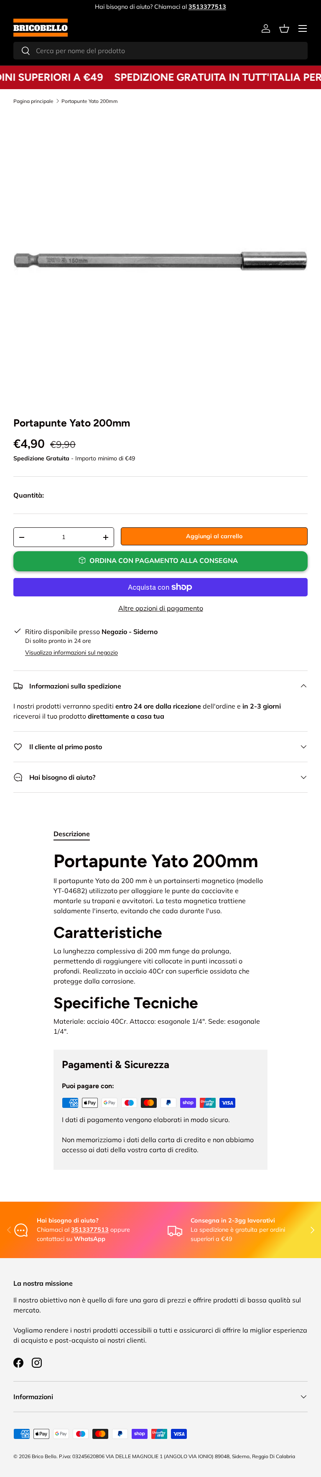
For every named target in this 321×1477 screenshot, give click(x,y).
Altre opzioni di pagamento (160, 608)
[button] (284, 28)
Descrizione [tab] (72, 834)
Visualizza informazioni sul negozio (71, 652)
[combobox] (160, 50)
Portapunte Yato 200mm (89, 101)
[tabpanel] (161, 943)
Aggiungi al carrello (214, 536)
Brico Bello (44, 1456)
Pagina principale (33, 101)
